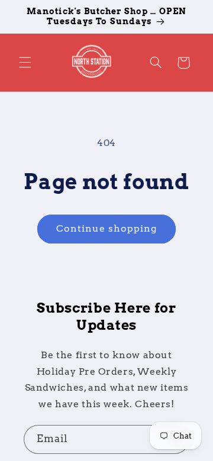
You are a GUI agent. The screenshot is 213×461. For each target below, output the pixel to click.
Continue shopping (106, 228)
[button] (24, 62)
